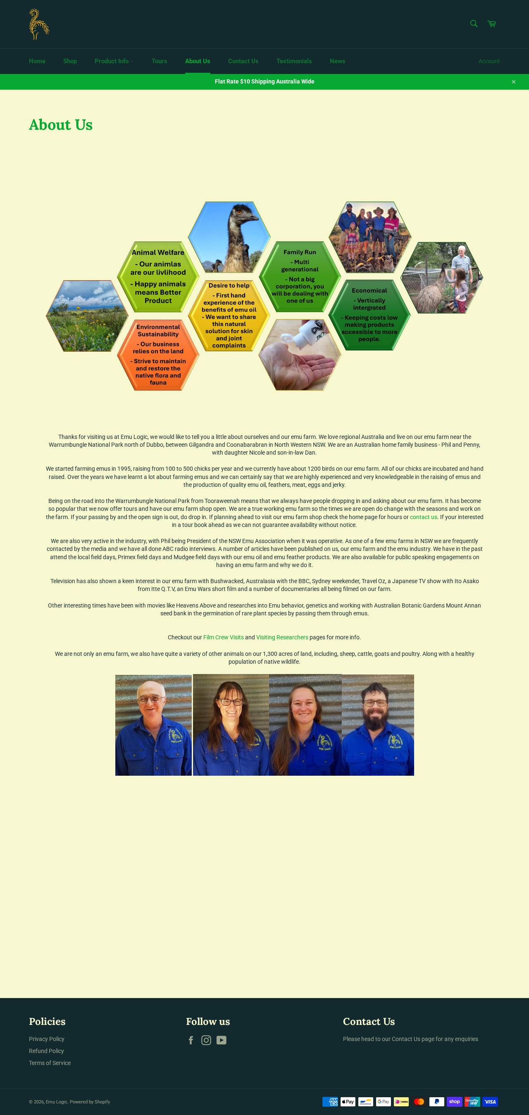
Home (37, 61)
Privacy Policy (46, 1039)
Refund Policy (46, 1051)
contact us (423, 517)
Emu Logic (56, 1102)
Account (489, 61)
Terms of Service (50, 1063)
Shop (70, 61)
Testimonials (294, 61)
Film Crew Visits (223, 637)
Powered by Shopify (90, 1102)
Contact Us (243, 61)
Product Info (112, 61)
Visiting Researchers (282, 637)
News (338, 61)
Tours (159, 61)
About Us (197, 61)
